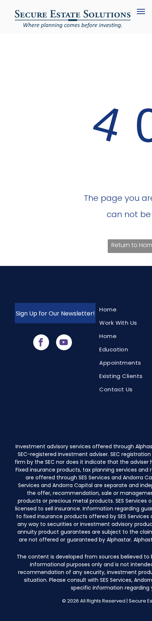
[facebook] (41, 343)
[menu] (141, 11)
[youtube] (64, 343)
